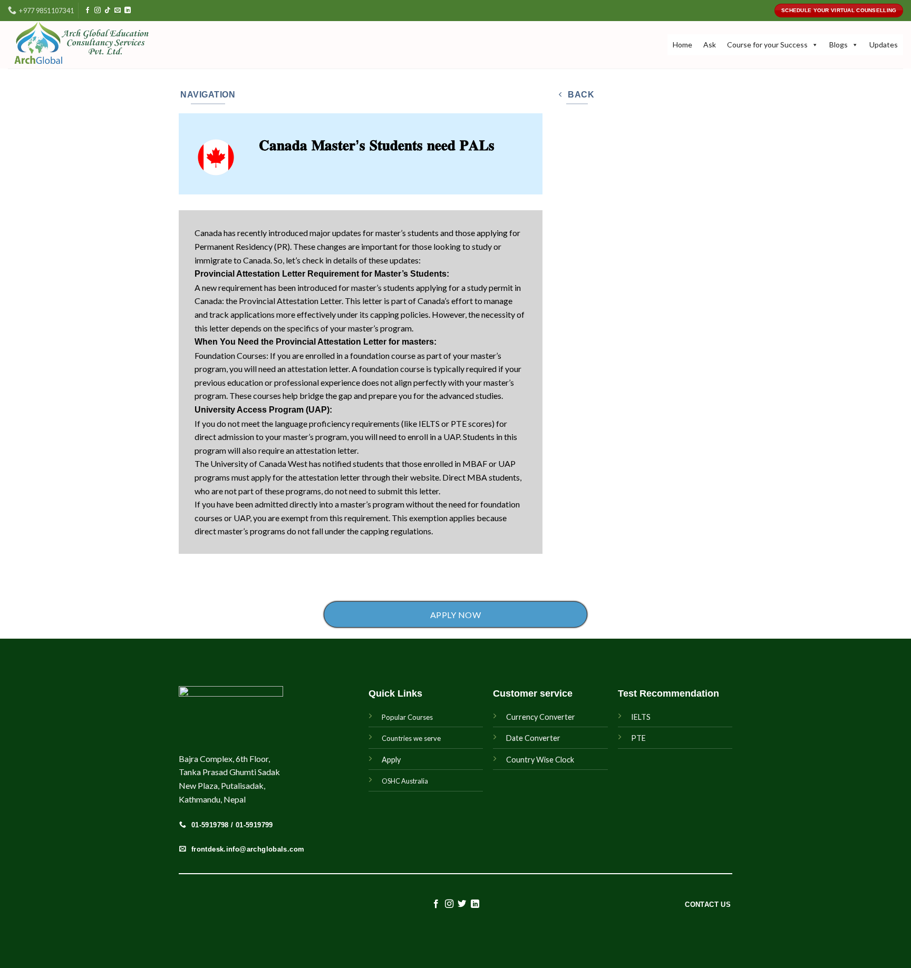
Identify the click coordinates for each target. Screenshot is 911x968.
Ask (709, 44)
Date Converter (533, 738)
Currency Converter (540, 716)
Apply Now (455, 615)
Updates (883, 44)
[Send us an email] (117, 10)
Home (682, 44)
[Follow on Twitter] (462, 904)
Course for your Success (767, 44)
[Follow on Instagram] (97, 10)
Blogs (838, 44)
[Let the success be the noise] (96, 45)
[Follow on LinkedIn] (127, 10)
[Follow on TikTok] (107, 10)
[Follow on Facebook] (87, 10)
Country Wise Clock (540, 759)
